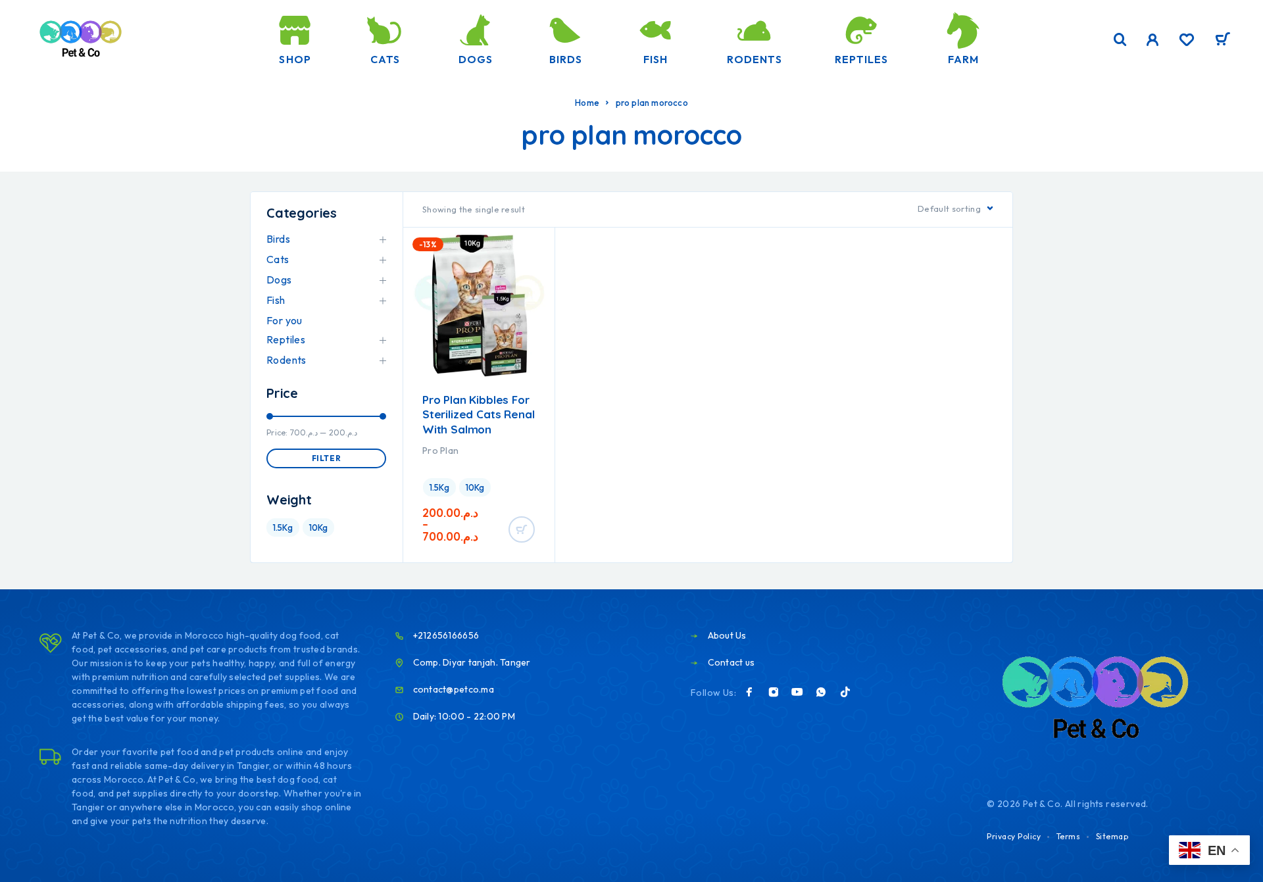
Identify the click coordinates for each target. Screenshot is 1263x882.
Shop (294, 59)
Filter (326, 458)
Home (587, 102)
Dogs (475, 59)
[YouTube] (797, 692)
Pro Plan (440, 450)
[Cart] (1222, 40)
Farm (963, 59)
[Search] (1120, 40)
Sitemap (1112, 836)
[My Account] (1153, 40)
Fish (655, 59)
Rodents (754, 59)
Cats (385, 59)
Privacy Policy (1014, 836)
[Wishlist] (1186, 41)
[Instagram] (773, 692)
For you (284, 320)
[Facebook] (749, 692)
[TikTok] (845, 692)
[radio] (439, 487)
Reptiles (861, 59)
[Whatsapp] (821, 692)
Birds (565, 59)
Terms (1068, 836)
